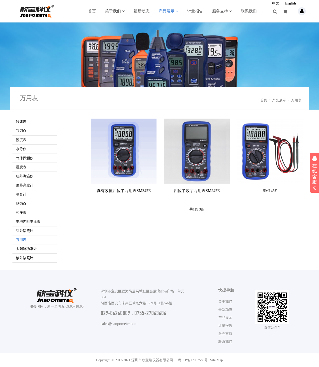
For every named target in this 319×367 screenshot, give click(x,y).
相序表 (21, 212)
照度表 (21, 140)
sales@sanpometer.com (119, 324)
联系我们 (249, 11)
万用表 (296, 100)
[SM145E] (270, 151)
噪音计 (21, 194)
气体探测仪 (24, 158)
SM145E (270, 190)
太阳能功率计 (26, 249)
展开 (314, 172)
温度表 (21, 167)
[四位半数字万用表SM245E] (197, 151)
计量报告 (195, 11)
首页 (92, 11)
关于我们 (113, 11)
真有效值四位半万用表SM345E (124, 190)
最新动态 (142, 11)
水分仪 (21, 149)
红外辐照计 (24, 231)
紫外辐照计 (24, 258)
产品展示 (166, 11)
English (290, 3)
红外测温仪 (24, 176)
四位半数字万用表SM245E (197, 190)
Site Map (216, 360)
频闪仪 (21, 131)
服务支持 (220, 11)
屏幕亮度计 (24, 185)
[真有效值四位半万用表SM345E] (124, 151)
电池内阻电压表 (28, 221)
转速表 (21, 122)
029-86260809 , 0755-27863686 (133, 313)
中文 (275, 3)
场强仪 (21, 203)
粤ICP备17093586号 (193, 360)
